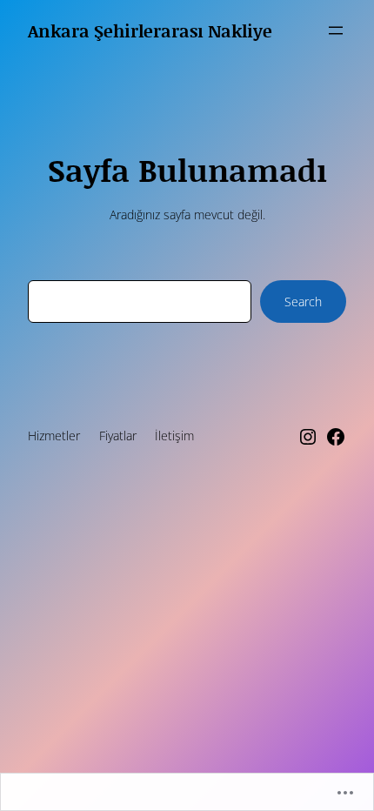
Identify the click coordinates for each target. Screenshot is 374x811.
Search (303, 301)
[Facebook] (335, 436)
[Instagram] (307, 436)
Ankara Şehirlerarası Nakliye (150, 30)
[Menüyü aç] (335, 30)
